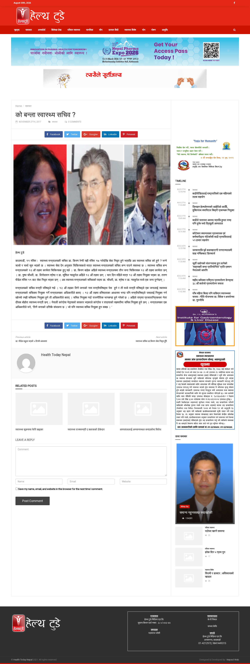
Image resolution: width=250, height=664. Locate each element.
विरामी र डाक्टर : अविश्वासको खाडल (219, 574)
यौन (100, 29)
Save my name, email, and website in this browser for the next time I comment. (60, 489)
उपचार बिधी (113, 29)
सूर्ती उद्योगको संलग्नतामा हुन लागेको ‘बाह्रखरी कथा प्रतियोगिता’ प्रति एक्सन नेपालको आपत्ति (212, 266)
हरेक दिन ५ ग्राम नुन (215, 552)
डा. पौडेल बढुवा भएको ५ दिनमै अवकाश (31, 341)
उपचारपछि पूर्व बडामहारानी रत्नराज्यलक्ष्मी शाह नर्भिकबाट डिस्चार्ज (212, 251)
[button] (234, 30)
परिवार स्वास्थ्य (74, 29)
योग (143, 29)
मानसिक (89, 29)
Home (18, 106)
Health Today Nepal (55, 355)
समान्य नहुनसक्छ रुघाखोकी (196, 512)
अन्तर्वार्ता (41, 29)
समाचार (29, 29)
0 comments (74, 122)
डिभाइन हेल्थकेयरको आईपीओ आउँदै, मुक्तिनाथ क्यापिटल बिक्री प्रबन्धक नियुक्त (213, 208)
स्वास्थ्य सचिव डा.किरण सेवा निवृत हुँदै (151, 341)
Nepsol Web (233, 659)
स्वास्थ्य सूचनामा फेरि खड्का (29, 429)
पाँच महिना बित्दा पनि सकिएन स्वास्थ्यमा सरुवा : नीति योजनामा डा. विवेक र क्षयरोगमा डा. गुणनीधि (213, 296)
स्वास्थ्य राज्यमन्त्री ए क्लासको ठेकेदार (86, 429)
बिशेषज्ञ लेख (56, 29)
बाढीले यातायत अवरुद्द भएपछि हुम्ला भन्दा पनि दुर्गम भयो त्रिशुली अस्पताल (212, 221)
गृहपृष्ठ (16, 29)
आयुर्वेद (165, 29)
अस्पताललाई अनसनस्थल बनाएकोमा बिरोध (140, 429)
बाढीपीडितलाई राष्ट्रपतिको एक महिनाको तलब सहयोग (212, 195)
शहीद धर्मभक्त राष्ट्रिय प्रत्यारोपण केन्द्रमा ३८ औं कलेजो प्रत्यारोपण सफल (213, 281)
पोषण (153, 29)
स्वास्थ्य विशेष (130, 29)
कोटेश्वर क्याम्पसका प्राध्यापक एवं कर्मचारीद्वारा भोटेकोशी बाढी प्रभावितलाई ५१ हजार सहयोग (212, 236)
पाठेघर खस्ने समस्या (214, 531)
